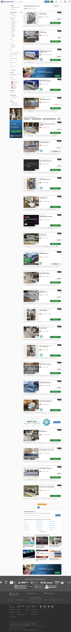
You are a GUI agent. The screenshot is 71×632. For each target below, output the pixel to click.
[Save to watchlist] (60, 14)
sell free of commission (16, 131)
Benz (13, 20)
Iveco (13, 31)
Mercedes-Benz (15, 22)
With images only (15, 102)
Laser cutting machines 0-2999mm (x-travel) (34, 599)
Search (47, 1)
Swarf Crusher (61, 599)
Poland (14, 85)
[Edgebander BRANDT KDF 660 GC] (31, 257)
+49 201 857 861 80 (50, 593)
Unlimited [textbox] (13, 79)
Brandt (13, 17)
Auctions (13, 98)
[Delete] (44, 2)
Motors (13, 9)
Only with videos (15, 103)
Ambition (13, 45)
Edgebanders (27, 118)
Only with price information (16, 52)
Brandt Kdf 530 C (39, 525)
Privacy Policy (26, 629)
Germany (15, 82)
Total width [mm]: (13, 66)
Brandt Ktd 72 (52, 523)
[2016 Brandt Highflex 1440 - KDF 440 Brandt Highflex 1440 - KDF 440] (31, 454)
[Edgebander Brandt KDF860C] (31, 18)
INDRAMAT (14, 26)
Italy (14, 84)
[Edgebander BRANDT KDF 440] (31, 296)
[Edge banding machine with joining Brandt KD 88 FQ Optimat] (31, 405)
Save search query (42, 504)
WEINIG (13, 24)
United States (16, 81)
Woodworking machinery (15, 8)
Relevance (56, 6)
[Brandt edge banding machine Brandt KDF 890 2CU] (31, 146)
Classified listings (15, 96)
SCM (12, 27)
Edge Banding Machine (36, 118)
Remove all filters (33, 8)
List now (57, 75)
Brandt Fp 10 (26, 523)
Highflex (13, 47)
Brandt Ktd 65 (52, 521)
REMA (13, 36)
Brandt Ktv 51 (51, 529)
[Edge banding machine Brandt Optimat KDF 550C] (31, 472)
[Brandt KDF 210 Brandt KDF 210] (31, 239)
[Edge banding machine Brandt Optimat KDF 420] (31, 387)
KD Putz (13, 19)
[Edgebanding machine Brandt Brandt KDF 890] (31, 314)
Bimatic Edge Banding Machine (49, 118)
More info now (57, 422)
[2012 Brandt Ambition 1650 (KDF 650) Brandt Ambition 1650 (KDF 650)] (31, 491)
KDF (12, 44)
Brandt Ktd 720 (52, 525)
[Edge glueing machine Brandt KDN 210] (31, 202)
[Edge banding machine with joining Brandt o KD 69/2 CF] (31, 350)
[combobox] (16, 79)
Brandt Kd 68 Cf (27, 529)
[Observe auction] (60, 254)
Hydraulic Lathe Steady (53, 599)
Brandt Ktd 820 (52, 527)
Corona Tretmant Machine (20, 599)
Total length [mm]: (13, 62)
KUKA (13, 34)
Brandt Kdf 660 (39, 529)
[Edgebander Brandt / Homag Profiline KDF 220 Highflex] (31, 128)
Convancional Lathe (10, 599)
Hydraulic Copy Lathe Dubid (35, 602)
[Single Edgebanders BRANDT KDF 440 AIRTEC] (31, 85)
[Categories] (15, 2)
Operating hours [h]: (13, 58)
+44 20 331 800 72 (15, 593)
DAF (12, 32)
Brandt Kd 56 (26, 525)
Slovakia (15, 87)
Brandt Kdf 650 (39, 527)
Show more (42, 531)
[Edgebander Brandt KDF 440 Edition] (31, 183)
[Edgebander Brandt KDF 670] (31, 435)
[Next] (60, 116)
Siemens (13, 23)
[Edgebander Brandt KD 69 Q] (31, 36)
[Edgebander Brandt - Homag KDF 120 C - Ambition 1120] (31, 55)
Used (13, 92)
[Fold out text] (42, 28)
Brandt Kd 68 (26, 527)
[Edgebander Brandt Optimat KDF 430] (31, 103)
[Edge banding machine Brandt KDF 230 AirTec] (31, 277)
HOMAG (13, 28)
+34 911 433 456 (15, 595)
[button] (69, 2)
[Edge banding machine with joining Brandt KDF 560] (31, 332)
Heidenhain (14, 30)
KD (12, 43)
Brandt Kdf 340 (39, 521)
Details (55, 151)
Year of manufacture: (13, 54)
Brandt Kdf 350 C (39, 523)
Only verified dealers (15, 105)
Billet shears (45, 599)
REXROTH (13, 35)
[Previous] (24, 18)
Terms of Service (32, 629)
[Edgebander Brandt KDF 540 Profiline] (31, 368)
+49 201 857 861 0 (32, 593)
